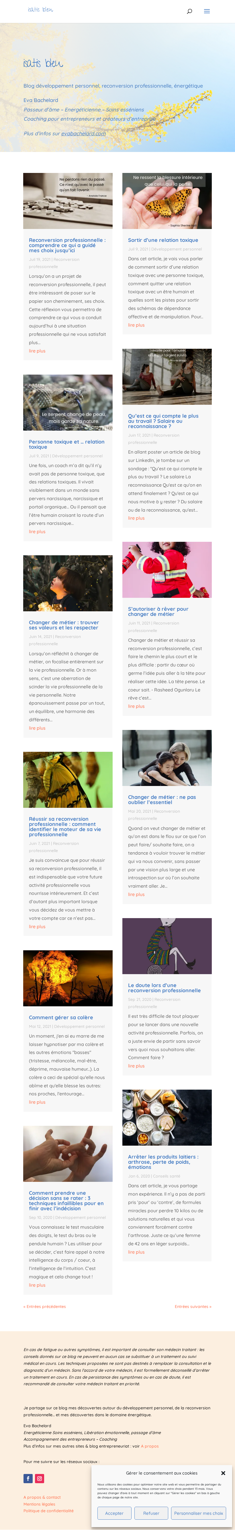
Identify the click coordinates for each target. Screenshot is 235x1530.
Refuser (151, 1513)
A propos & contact (42, 1497)
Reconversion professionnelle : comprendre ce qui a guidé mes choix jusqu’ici (67, 245)
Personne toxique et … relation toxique (67, 444)
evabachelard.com (83, 133)
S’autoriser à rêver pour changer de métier (158, 611)
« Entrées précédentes (44, 1306)
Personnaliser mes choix (198, 1513)
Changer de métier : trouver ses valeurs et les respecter (64, 625)
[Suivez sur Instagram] (39, 1478)
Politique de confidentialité (48, 1510)
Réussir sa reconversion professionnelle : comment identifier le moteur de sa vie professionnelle (65, 827)
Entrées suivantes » (193, 1306)
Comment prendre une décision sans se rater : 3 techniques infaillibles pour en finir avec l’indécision (66, 1201)
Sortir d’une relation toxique (163, 240)
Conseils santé (166, 1176)
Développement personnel (77, 455)
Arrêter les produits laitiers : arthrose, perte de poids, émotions (163, 1161)
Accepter (114, 1513)
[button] (223, 1473)
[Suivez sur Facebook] (28, 1478)
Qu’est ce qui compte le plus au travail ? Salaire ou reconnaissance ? (163, 421)
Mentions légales (39, 1504)
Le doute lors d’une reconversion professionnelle (164, 988)
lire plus (37, 351)
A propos (150, 1446)
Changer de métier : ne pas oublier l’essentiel (162, 800)
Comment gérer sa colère (61, 1017)
